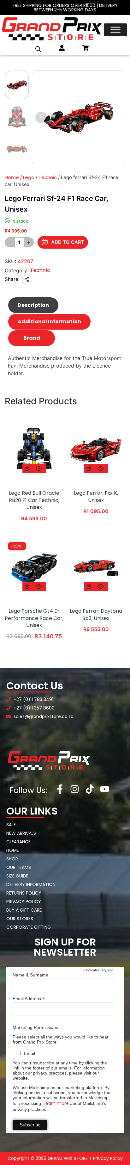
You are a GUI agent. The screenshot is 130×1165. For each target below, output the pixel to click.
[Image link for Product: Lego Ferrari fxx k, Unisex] (96, 450)
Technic (47, 177)
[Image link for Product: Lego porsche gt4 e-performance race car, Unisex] (34, 568)
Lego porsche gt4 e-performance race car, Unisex (34, 618)
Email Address (29, 998)
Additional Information (49, 321)
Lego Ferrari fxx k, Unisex (96, 497)
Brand (31, 338)
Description (33, 305)
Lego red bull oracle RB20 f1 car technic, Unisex (34, 500)
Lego (28, 177)
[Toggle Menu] (115, 30)
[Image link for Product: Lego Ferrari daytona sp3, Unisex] (96, 568)
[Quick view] (39, 468)
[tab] (33, 305)
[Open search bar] (38, 49)
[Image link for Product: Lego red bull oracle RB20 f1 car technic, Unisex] (34, 450)
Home (12, 177)
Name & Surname (30, 975)
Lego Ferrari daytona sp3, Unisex (96, 615)
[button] (41, 117)
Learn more (56, 1103)
